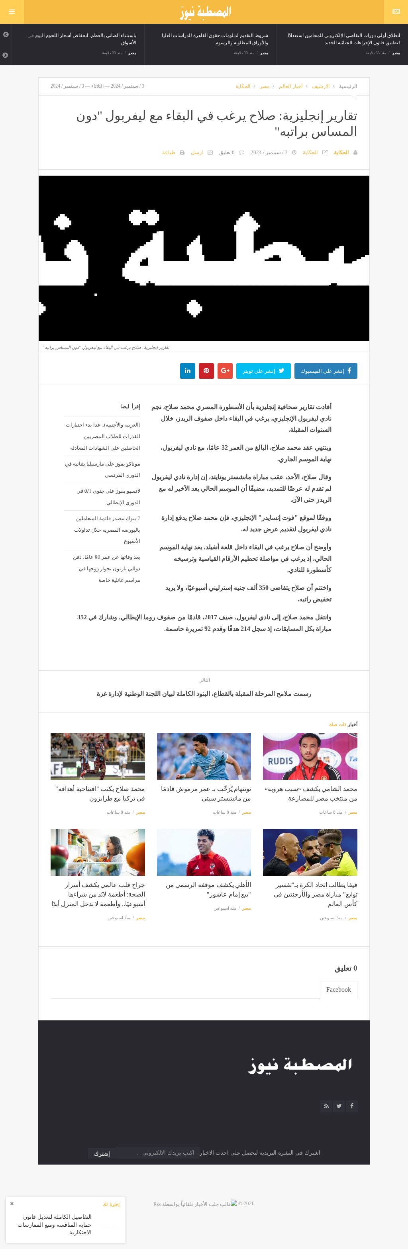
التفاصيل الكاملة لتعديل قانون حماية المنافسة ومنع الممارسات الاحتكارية (55, 1224)
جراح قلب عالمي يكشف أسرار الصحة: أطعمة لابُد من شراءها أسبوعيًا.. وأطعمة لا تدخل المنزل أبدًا (98, 894)
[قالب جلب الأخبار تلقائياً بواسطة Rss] (195, 1203)
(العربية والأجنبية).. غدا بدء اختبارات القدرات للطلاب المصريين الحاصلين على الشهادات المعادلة (103, 436)
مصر (132, 53)
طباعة (168, 152)
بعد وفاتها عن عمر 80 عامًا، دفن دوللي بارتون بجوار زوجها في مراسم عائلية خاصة (106, 568)
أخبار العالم (291, 86)
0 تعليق (227, 152)
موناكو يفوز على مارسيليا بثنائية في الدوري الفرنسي (102, 469)
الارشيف (321, 86)
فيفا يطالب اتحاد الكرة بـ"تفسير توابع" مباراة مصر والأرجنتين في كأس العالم (315, 894)
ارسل (197, 152)
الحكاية (243, 86)
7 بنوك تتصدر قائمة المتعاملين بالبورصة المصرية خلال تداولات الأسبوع (107, 530)
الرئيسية (348, 86)
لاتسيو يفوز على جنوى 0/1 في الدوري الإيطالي (108, 496)
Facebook (338, 989)
